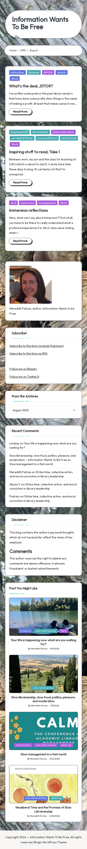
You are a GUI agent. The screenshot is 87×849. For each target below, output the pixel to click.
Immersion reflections (28, 210)
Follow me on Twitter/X (24, 377)
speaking (66, 745)
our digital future (22, 138)
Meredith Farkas (20, 472)
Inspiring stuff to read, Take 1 (34, 151)
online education (63, 132)
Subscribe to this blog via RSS (29, 353)
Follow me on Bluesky (23, 369)
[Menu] (17, 37)
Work (14, 78)
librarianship (40, 132)
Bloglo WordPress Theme (50, 842)
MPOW (48, 72)
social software (47, 138)
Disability (25, 631)
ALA (13, 202)
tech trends (69, 138)
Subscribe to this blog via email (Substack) (37, 346)
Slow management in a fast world (31, 464)
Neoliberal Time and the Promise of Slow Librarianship (43, 809)
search (61, 72)
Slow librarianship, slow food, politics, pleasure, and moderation (43, 699)
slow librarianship (46, 631)
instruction (17, 72)
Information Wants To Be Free (40, 23)
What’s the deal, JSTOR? (31, 85)
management (47, 202)
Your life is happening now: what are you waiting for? (43, 642)
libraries (34, 72)
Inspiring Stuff (19, 132)
